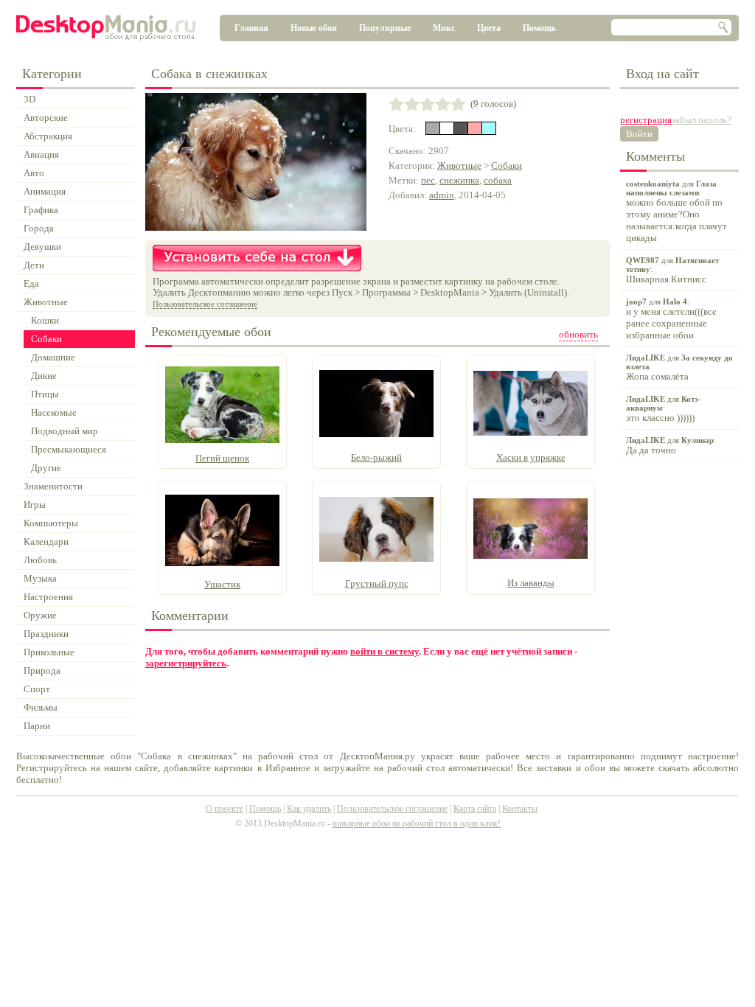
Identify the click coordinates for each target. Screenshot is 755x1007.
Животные (459, 165)
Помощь (539, 28)
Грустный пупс (376, 583)
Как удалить (309, 809)
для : (676, 211)
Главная (251, 28)
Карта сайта (474, 809)
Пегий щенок (222, 458)
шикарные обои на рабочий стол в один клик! (417, 823)
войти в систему (384, 651)
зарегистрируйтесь (185, 663)
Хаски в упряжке (531, 457)
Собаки (506, 165)
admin (441, 195)
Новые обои (313, 28)
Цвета (489, 28)
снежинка (459, 180)
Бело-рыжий (376, 457)
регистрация (646, 119)
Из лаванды (530, 582)
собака (498, 180)
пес (428, 180)
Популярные (385, 28)
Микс (444, 28)
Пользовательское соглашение (205, 303)
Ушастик (222, 584)
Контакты (519, 809)
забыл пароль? (701, 119)
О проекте (224, 809)
